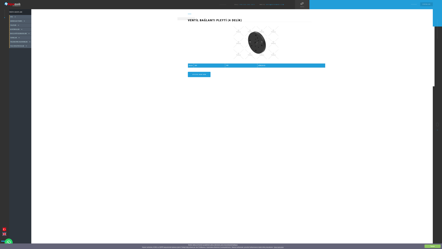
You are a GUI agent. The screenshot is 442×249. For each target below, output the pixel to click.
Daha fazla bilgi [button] (279, 247)
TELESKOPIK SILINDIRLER (19, 42)
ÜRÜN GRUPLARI (15, 12)
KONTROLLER (15, 29)
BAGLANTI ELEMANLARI (18, 33)
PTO (11, 17)
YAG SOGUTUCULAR (17, 46)
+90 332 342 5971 (247, 5)
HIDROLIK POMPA (16, 21)
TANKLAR (13, 38)
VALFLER (13, 25)
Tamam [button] (432, 246)
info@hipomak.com (275, 5)
